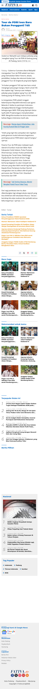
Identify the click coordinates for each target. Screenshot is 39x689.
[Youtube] (23, 675)
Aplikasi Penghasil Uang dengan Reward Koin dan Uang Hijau (21, 433)
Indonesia (8, 565)
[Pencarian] (36, 5)
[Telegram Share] (32, 252)
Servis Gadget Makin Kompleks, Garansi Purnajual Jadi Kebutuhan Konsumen (20, 419)
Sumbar (25, 569)
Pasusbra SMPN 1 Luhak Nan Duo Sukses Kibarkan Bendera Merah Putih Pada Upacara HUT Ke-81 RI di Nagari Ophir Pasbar (21, 426)
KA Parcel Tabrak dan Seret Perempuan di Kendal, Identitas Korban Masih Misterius (19, 550)
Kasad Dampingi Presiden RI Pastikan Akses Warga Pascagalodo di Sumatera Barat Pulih (18, 225)
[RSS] (27, 675)
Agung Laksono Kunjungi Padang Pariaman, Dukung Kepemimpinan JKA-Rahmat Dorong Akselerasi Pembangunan (18, 231)
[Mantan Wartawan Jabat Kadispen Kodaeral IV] (29, 266)
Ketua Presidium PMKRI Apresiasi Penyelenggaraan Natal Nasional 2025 (15, 218)
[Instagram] (19, 675)
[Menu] (3, 5)
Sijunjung (5, 647)
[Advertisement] (19, 471)
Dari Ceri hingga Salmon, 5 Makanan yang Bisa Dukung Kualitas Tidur (21, 440)
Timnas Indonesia (11, 569)
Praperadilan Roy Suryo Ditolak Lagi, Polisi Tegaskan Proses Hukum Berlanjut (21, 543)
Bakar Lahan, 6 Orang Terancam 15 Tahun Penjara (20, 536)
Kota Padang (6, 641)
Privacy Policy (6, 660)
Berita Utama (5, 19)
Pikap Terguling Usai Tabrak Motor (20, 529)
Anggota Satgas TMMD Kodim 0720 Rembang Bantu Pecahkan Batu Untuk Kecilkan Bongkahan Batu (19, 243)
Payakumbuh (6, 644)
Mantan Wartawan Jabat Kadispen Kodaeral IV (19, 221)
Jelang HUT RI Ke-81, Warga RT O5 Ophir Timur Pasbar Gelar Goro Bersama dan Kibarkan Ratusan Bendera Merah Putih (21, 411)
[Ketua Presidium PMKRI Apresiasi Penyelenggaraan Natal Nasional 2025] (10, 266)
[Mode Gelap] (33, 5)
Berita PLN (5, 655)
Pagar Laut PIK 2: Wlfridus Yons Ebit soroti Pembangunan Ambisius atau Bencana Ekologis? (17, 237)
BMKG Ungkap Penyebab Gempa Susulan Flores (20, 523)
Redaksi (8, 29)
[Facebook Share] (20, 252)
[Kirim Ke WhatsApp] (36, 252)
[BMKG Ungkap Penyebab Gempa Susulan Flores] (19, 509)
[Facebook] (12, 675)
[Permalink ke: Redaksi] (3, 29)
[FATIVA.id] (13, 5)
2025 (6, 573)
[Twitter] (16, 675)
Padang (19, 565)
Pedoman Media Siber (9, 658)
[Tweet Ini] (24, 252)
